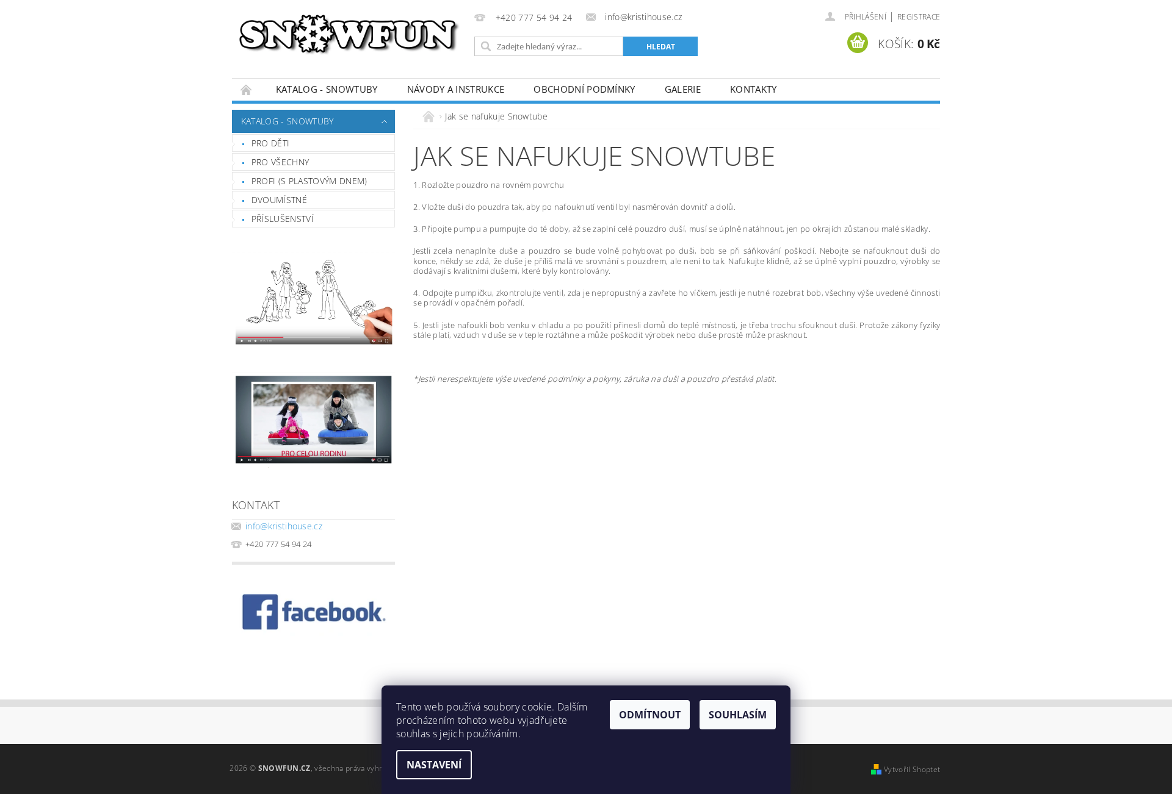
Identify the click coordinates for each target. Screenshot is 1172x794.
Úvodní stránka (246, 89)
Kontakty (753, 89)
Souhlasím (738, 714)
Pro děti (270, 143)
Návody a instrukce (456, 89)
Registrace (918, 17)
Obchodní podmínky (584, 89)
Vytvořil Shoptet (912, 769)
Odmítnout (650, 714)
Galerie (683, 89)
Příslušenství (282, 218)
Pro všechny (280, 162)
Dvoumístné (279, 200)
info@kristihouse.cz (283, 526)
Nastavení (434, 764)
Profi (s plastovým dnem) (309, 181)
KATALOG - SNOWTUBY (327, 89)
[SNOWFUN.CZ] (351, 33)
